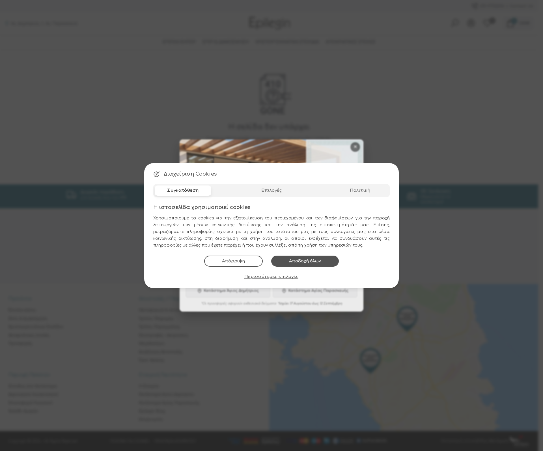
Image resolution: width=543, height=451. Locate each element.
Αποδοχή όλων (305, 261)
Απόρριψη (233, 261)
